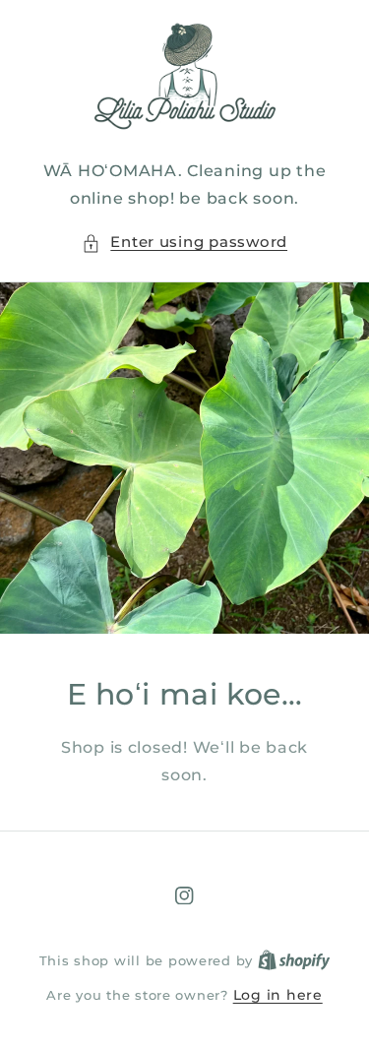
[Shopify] (294, 960)
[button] (184, 243)
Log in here (278, 995)
